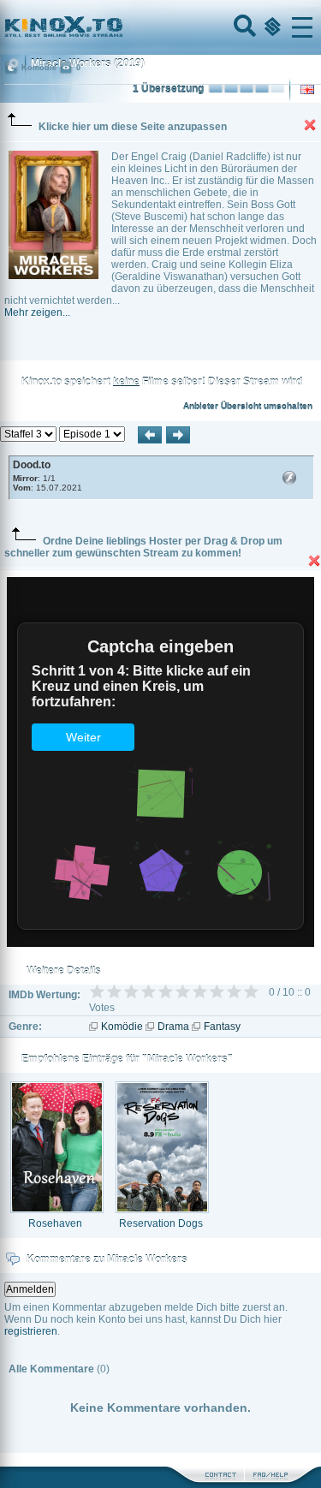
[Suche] (243, 27)
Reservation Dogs (161, 1223)
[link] (160, 27)
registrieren (30, 1331)
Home (121, 27)
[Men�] (302, 27)
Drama (173, 1027)
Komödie (122, 1027)
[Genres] (270, 27)
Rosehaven (55, 1223)
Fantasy (222, 1027)
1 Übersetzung (168, 89)
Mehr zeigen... (37, 312)
